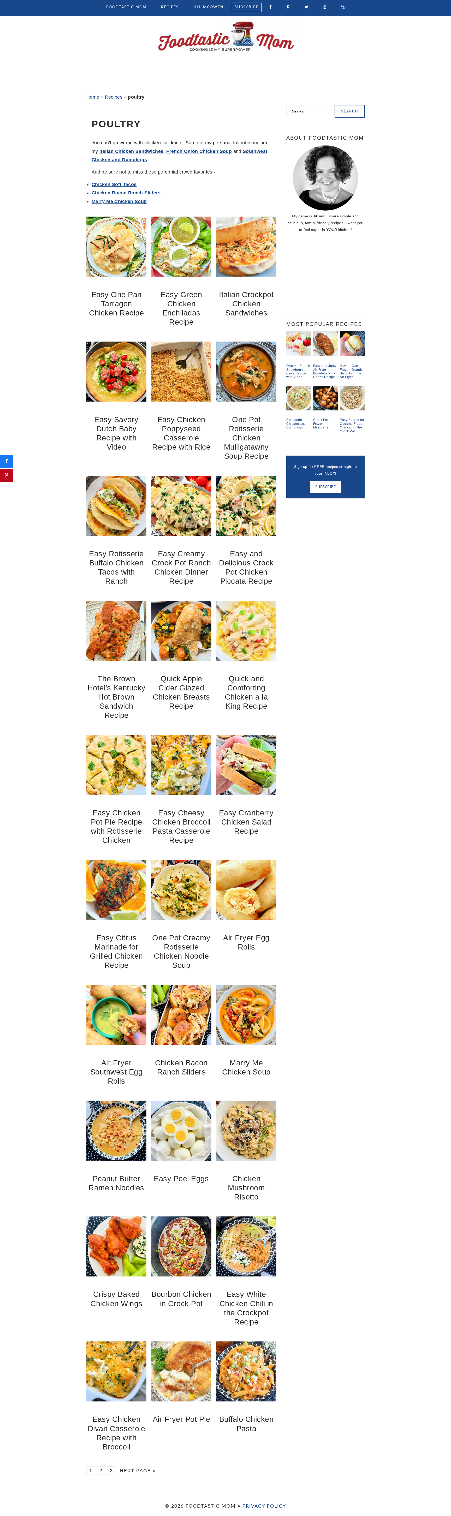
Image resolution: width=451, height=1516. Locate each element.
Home (92, 97)
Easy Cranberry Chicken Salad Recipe (246, 822)
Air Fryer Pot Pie (181, 1419)
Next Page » (138, 1470)
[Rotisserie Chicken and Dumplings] (298, 409)
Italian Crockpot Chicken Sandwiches (246, 303)
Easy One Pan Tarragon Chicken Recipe (116, 303)
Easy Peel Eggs (181, 1178)
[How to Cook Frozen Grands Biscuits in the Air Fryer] (352, 355)
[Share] (6, 461)
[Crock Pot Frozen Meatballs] (325, 409)
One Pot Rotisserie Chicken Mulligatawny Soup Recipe (246, 437)
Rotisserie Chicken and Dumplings (296, 423)
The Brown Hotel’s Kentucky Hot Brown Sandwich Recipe (116, 697)
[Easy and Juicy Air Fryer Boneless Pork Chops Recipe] (325, 355)
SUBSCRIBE (325, 487)
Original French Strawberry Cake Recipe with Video (298, 371)
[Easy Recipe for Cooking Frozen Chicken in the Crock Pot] (352, 409)
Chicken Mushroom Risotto (246, 1187)
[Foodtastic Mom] (225, 53)
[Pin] (6, 475)
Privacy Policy (264, 1506)
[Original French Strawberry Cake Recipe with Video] (298, 355)
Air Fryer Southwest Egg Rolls (116, 1072)
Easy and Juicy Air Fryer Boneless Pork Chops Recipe (324, 371)
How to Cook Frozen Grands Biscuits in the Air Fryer (351, 371)
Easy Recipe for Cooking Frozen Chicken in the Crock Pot (352, 425)
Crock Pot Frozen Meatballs (320, 423)
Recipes (114, 97)
